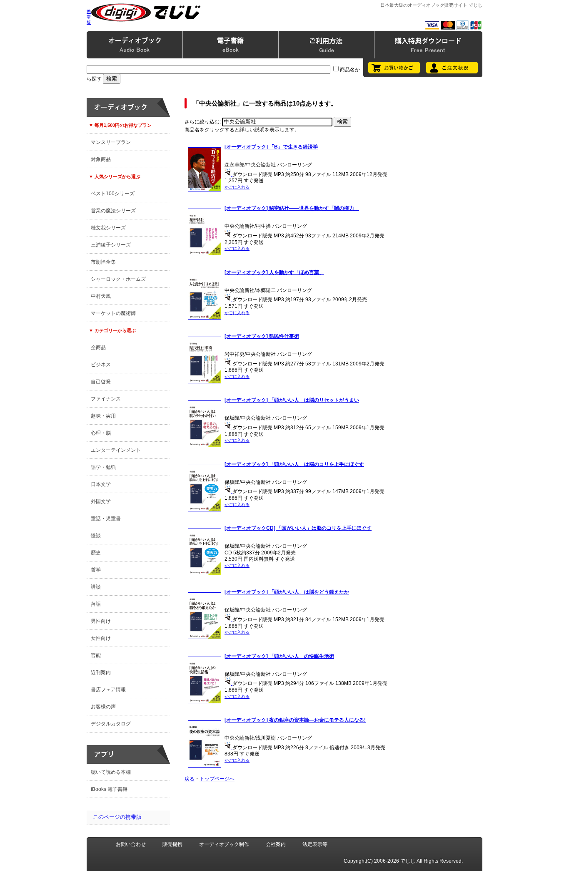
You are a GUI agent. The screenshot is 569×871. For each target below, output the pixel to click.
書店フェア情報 (108, 689)
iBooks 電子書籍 (109, 789)
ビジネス (101, 365)
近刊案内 (101, 672)
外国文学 (101, 501)
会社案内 (276, 844)
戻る (190, 779)
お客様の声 (103, 707)
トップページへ (217, 779)
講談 (96, 587)
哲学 (96, 570)
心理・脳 (101, 433)
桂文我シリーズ (108, 228)
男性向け (101, 621)
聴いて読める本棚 (111, 772)
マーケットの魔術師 (113, 313)
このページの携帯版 (117, 817)
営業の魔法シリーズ (113, 211)
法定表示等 (314, 844)
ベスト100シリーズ (113, 193)
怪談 (96, 536)
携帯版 (89, 17)
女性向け (101, 638)
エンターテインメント (116, 450)
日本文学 (101, 484)
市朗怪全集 (103, 262)
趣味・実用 (103, 416)
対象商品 (101, 159)
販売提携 (172, 844)
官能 (96, 655)
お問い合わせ (131, 844)
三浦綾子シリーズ (111, 245)
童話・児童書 (106, 518)
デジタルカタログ (111, 724)
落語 (96, 604)
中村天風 (101, 296)
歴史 (96, 553)
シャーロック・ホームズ (118, 279)
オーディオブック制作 (224, 844)
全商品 (98, 347)
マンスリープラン (111, 142)
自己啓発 (101, 382)
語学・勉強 (103, 467)
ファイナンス (106, 399)
